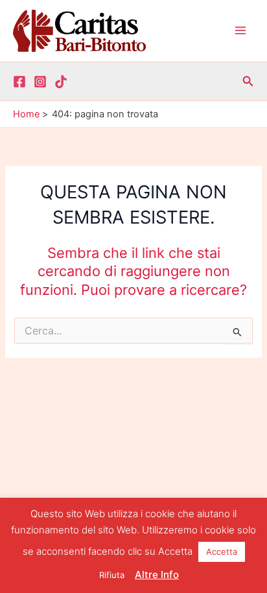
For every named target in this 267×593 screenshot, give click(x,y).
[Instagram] (40, 81)
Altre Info (157, 574)
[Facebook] (19, 81)
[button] (248, 81)
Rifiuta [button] (111, 575)
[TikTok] (60, 81)
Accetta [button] (221, 551)
